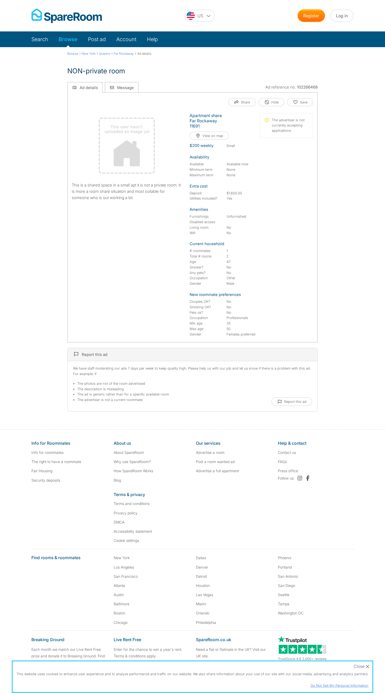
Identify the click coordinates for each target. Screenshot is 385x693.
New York (122, 558)
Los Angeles (124, 567)
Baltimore (121, 604)
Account (126, 39)
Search (39, 39)
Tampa (283, 604)
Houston (203, 585)
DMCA (119, 522)
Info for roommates (47, 452)
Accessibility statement (133, 531)
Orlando (202, 613)
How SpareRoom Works (133, 471)
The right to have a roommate (56, 461)
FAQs (282, 461)
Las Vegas (204, 594)
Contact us (287, 452)
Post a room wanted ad (215, 461)
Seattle (283, 594)
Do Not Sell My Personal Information (339, 685)
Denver (202, 567)
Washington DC (291, 613)
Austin (119, 594)
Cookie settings (126, 540)
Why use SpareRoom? (132, 461)
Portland (285, 567)
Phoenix (284, 558)
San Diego (286, 585)
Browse (68, 39)
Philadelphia (206, 622)
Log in (342, 15)
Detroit (201, 576)
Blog (117, 480)
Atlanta (119, 585)
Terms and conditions (132, 503)
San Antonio (288, 576)
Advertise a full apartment (217, 471)
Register (311, 15)
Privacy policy (126, 513)
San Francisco (126, 576)
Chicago (121, 622)
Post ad (97, 39)
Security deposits (45, 480)
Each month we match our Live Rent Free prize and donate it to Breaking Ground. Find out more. (68, 656)
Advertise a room (210, 452)
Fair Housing (41, 471)
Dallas (201, 558)
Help (152, 39)
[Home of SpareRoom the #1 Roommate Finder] (66, 16)
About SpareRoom (129, 452)
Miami (201, 604)
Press (288, 471)
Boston (119, 613)
